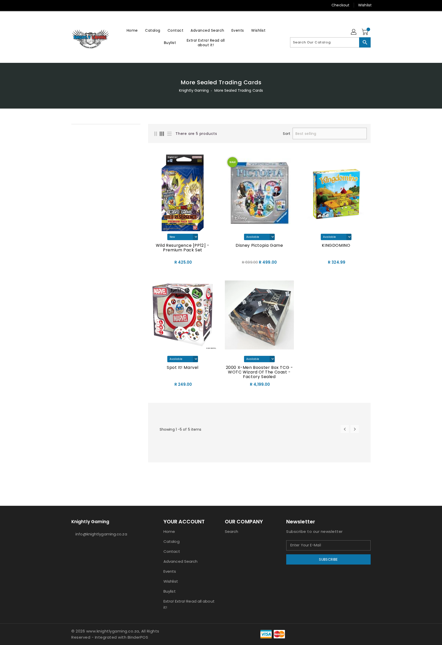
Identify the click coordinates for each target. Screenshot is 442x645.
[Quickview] (153, 264)
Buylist (169, 591)
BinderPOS (138, 637)
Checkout (340, 5)
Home (169, 531)
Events (169, 571)
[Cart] (365, 32)
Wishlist (365, 5)
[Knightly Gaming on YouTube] (83, 5)
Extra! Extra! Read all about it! (189, 604)
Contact (171, 551)
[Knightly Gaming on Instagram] (74, 5)
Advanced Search (180, 561)
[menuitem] (132, 30)
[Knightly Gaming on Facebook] (64, 5)
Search (231, 531)
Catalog (171, 541)
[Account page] (354, 32)
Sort (286, 133)
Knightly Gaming (194, 90)
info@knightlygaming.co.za (101, 534)
